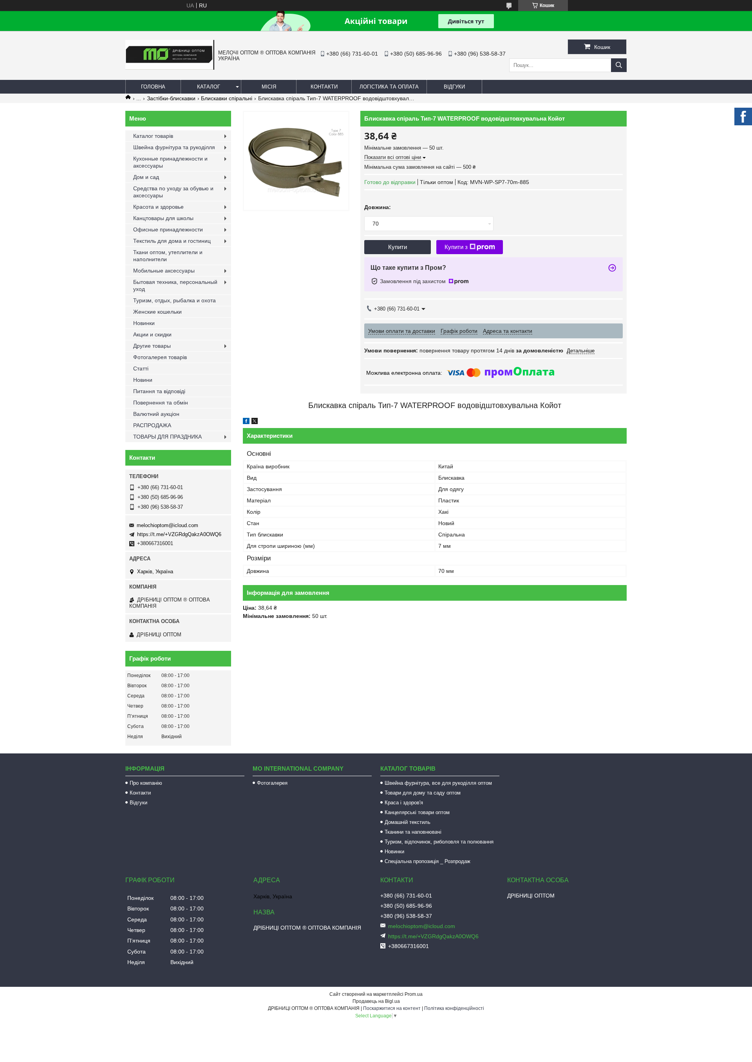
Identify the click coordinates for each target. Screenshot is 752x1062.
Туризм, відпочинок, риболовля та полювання (439, 842)
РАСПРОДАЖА (152, 425)
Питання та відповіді (159, 391)
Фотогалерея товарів (160, 357)
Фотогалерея (272, 783)
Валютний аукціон (156, 414)
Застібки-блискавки (171, 98)
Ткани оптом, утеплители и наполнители (167, 255)
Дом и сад (146, 177)
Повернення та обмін (160, 402)
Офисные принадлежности (168, 229)
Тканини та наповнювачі (413, 832)
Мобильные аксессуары (164, 270)
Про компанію (146, 783)
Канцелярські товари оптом (417, 812)
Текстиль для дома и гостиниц (172, 241)
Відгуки (454, 87)
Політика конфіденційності (454, 1008)
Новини (142, 380)
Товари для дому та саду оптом (423, 793)
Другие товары (152, 346)
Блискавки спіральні (226, 98)
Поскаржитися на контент (392, 1008)
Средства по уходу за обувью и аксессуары (173, 192)
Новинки (144, 323)
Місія (269, 87)
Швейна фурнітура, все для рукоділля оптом (438, 783)
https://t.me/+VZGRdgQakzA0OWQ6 (179, 534)
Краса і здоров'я (404, 803)
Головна (153, 87)
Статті (140, 368)
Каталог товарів (153, 136)
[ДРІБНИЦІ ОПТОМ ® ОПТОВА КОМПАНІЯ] (169, 68)
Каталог (208, 87)
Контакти (324, 87)
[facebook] (246, 422)
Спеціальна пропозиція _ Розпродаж (427, 861)
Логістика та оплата (389, 87)
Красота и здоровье (158, 207)
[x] (254, 422)
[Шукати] (619, 65)
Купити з (456, 247)
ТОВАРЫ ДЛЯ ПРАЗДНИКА (167, 436)
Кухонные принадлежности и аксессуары (170, 162)
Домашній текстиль (407, 822)
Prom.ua (414, 994)
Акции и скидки (152, 334)
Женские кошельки (157, 312)
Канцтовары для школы (163, 218)
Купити (397, 247)
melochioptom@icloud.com (167, 525)
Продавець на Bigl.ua (376, 1001)
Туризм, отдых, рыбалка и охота (174, 300)
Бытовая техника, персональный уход (175, 285)
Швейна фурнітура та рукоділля (174, 147)
